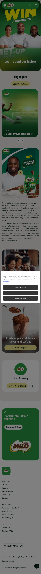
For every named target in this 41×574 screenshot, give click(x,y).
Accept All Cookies (20, 287)
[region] (20, 287)
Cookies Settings (20, 298)
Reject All (20, 293)
